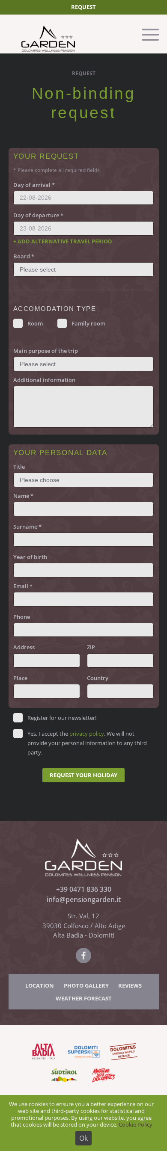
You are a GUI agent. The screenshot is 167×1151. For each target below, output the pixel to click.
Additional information (44, 380)
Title (19, 466)
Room (35, 323)
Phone (21, 617)
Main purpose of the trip (45, 351)
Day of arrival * (34, 185)
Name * (23, 496)
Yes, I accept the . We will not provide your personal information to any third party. (87, 743)
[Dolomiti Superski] (84, 1060)
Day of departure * (38, 215)
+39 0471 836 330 (83, 889)
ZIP (91, 647)
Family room (88, 323)
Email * (23, 586)
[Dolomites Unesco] (123, 1060)
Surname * (27, 526)
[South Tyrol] (64, 1083)
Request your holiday (83, 775)
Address (24, 647)
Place (20, 678)
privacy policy (86, 733)
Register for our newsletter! (61, 718)
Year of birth (30, 557)
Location (39, 985)
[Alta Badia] (44, 1060)
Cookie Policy (135, 1124)
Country (97, 678)
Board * (23, 256)
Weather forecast (84, 998)
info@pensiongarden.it (84, 899)
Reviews (130, 985)
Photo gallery (86, 985)
